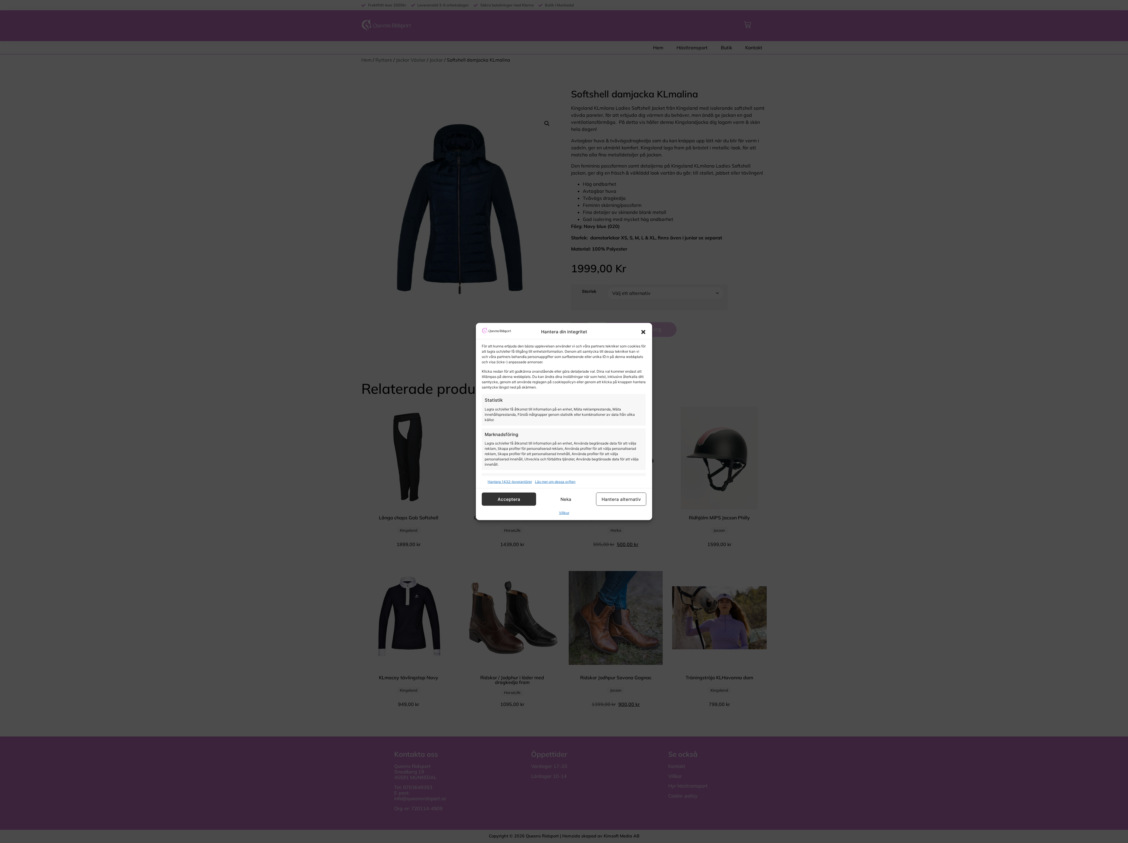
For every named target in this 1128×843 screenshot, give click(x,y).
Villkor (564, 513)
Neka (565, 499)
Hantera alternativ (621, 499)
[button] (643, 332)
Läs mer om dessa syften (555, 481)
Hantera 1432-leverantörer (510, 481)
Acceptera (509, 499)
